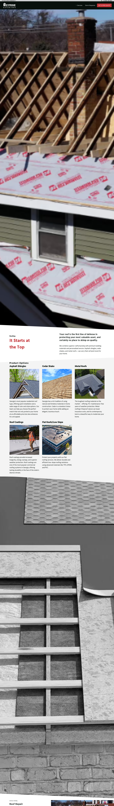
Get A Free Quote (104, 5)
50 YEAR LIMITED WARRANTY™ (9, 0)
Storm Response (90, 5)
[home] (9, 5)
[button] (79, 5)
